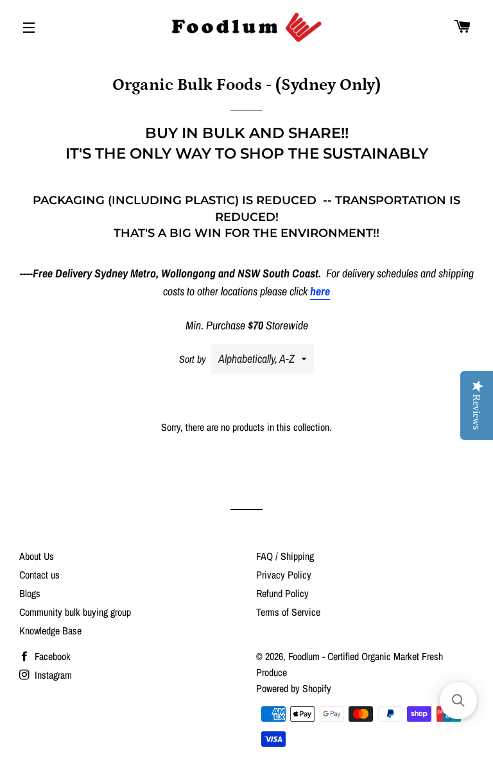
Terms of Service (288, 612)
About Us (36, 556)
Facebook (51, 656)
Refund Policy (282, 593)
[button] (458, 700)
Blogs (29, 593)
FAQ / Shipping (285, 556)
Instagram (52, 675)
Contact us (39, 575)
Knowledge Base (50, 630)
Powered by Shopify (293, 688)
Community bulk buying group (75, 612)
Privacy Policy (283, 575)
